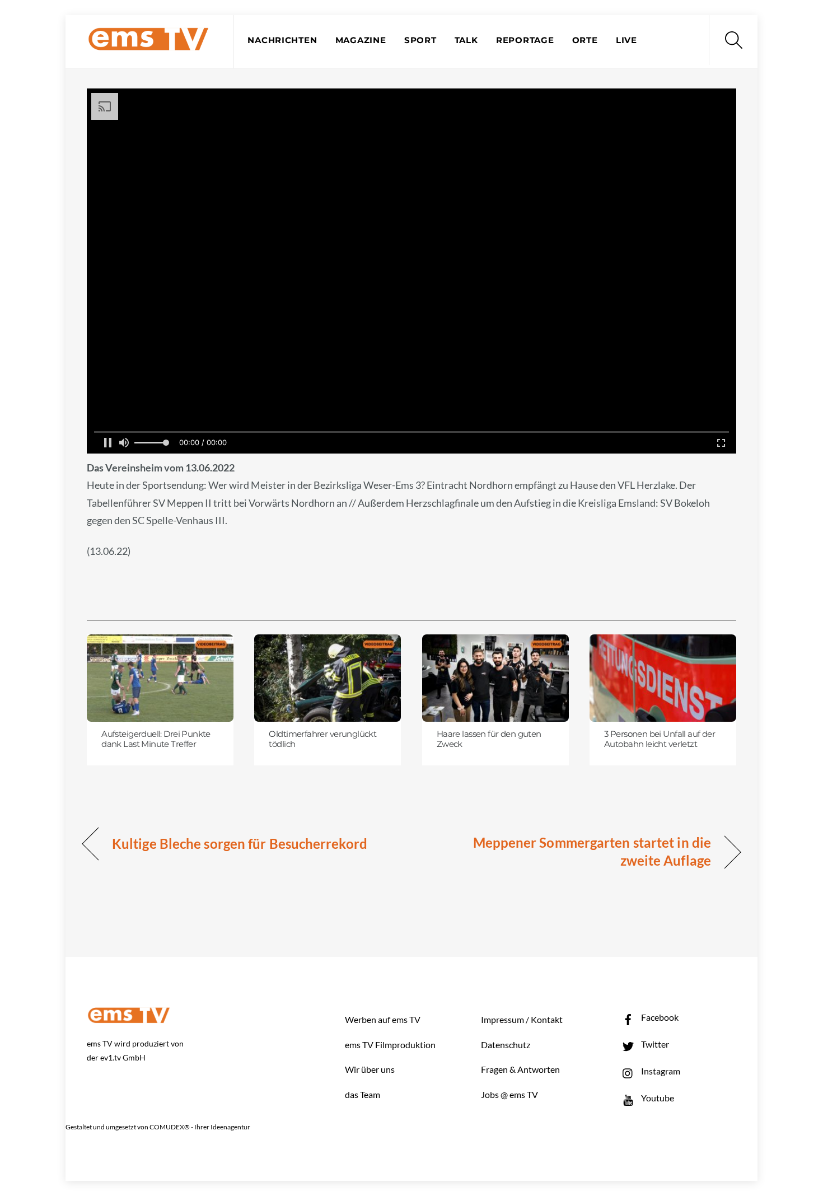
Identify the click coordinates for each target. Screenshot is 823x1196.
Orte (585, 40)
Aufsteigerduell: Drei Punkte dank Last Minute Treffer (156, 739)
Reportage (525, 40)
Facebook (659, 1017)
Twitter (654, 1044)
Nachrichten (282, 40)
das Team (362, 1094)
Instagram (659, 1071)
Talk (466, 40)
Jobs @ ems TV (509, 1094)
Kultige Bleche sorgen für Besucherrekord (239, 843)
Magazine (360, 40)
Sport (420, 40)
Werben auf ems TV (382, 1019)
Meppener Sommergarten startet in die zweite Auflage (571, 851)
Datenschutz (505, 1044)
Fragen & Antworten (520, 1069)
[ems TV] (148, 43)
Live (626, 40)
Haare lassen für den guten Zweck (489, 739)
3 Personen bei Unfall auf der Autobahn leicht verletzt (659, 739)
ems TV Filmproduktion (390, 1044)
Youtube (656, 1097)
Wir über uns (370, 1069)
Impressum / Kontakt (522, 1019)
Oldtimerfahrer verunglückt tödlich (322, 739)
